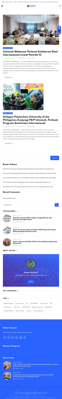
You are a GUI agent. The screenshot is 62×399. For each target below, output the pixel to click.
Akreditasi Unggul (8, 303)
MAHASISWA (26, 307)
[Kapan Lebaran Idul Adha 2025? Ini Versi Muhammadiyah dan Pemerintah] (7, 242)
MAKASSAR (48, 307)
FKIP (51, 303)
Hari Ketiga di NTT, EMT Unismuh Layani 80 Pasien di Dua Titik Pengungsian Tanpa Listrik (28, 186)
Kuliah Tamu (17, 307)
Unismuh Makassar (39, 311)
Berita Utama (17, 215)
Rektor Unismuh (20, 311)
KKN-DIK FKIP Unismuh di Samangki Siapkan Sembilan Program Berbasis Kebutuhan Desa (28, 169)
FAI (27, 303)
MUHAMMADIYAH (8, 311)
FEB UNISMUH (34, 303)
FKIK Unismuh (44, 303)
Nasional (15, 227)
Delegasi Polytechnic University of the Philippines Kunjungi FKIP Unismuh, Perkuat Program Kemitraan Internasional (30, 120)
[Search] (60, 6)
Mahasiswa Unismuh (37, 307)
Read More (8, 77)
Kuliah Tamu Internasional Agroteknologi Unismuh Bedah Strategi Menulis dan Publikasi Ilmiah (29, 173)
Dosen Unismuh (20, 303)
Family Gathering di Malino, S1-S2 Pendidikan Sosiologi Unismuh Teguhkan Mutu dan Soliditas (29, 178)
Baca (31, 281)
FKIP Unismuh (7, 307)
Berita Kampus (17, 239)
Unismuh (29, 311)
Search (54, 158)
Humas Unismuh (42, 393)
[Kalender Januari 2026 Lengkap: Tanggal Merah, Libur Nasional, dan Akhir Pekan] (7, 219)
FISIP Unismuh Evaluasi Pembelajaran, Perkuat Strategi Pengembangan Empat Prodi (26, 182)
